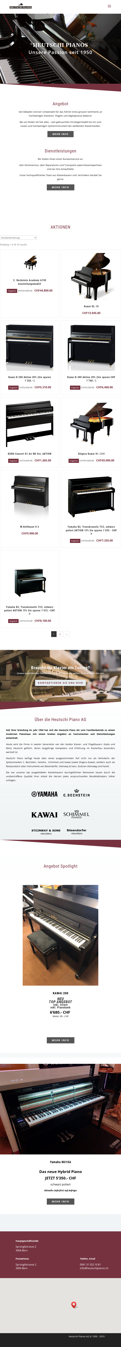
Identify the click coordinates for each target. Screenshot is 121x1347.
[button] (75, 1305)
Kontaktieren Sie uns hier (60, 682)
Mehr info (60, 134)
